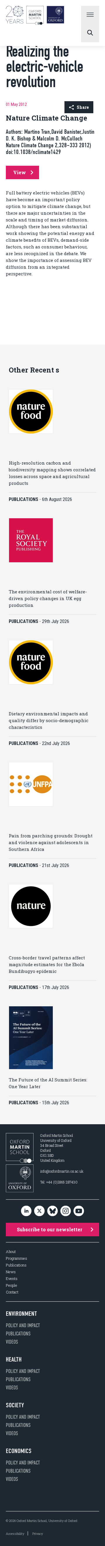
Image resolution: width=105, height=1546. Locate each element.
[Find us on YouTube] (79, 1211)
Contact (12, 1292)
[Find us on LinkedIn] (26, 1211)
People (11, 1285)
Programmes (16, 1258)
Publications (16, 1265)
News (11, 1272)
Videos (12, 1342)
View (19, 172)
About (11, 1252)
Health (14, 1359)
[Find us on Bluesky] (52, 1211)
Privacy (37, 1533)
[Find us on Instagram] (65, 1211)
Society (15, 1405)
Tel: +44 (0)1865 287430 (59, 1182)
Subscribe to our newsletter (49, 1229)
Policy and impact (23, 1325)
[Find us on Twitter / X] (39, 1211)
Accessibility (15, 1533)
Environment (21, 1314)
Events (12, 1279)
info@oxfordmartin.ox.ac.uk (61, 1171)
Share (83, 107)
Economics (19, 1451)
